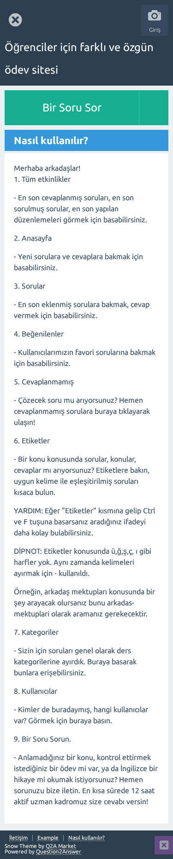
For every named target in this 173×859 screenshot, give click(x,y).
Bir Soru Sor (71, 107)
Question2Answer (58, 851)
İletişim (18, 838)
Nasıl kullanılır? (86, 838)
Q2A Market (61, 846)
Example (48, 838)
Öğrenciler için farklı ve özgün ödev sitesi (79, 58)
